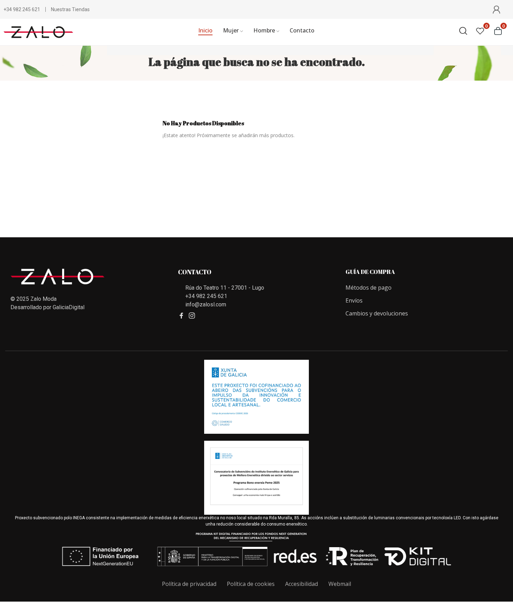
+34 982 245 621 (21, 9)
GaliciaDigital (68, 307)
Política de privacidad (189, 584)
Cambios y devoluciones (376, 313)
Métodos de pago (368, 287)
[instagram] (191, 315)
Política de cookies (251, 584)
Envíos (354, 300)
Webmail (339, 584)
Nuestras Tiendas (70, 9)
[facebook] (181, 315)
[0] (480, 31)
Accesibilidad (301, 584)
